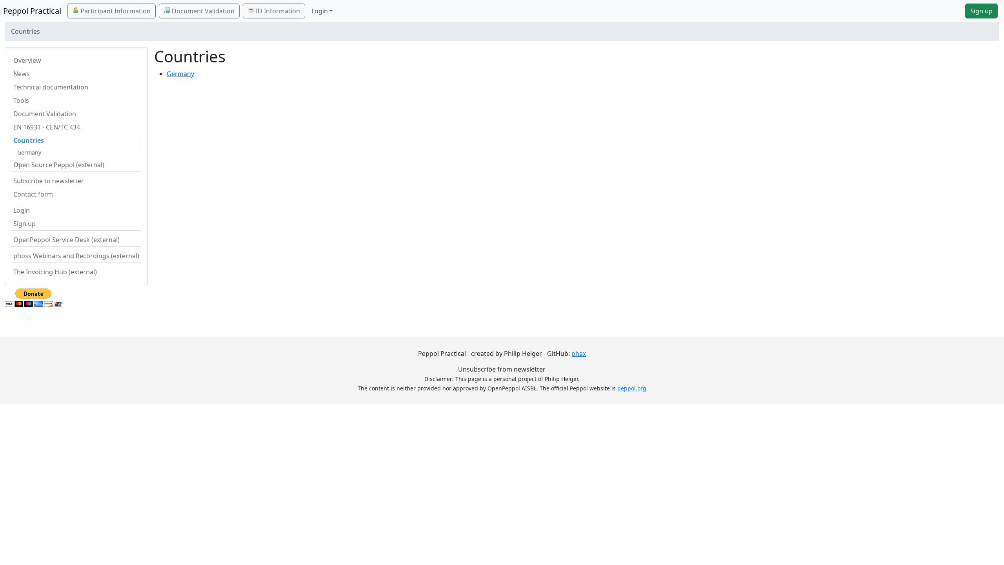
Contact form (33, 194)
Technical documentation (50, 87)
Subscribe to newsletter (48, 181)
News (21, 73)
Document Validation (202, 11)
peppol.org (631, 388)
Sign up (981, 11)
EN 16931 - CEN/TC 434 (46, 127)
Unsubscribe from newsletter (502, 369)
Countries (28, 140)
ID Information (277, 11)
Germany (29, 152)
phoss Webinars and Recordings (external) (76, 256)
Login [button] (319, 11)
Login (21, 210)
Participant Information (115, 11)
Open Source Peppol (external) (58, 164)
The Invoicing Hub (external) (55, 272)
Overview (27, 60)
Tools (21, 100)
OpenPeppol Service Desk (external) (66, 239)
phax (578, 353)
